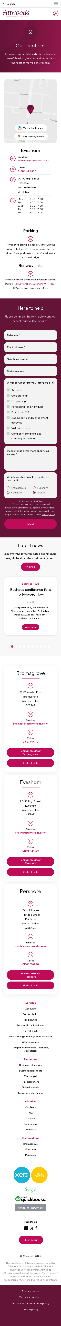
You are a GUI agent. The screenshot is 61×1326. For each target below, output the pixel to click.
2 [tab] (16, 646)
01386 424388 (27, 171)
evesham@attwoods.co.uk (33, 160)
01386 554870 (30, 964)
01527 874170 (30, 741)
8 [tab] (40, 646)
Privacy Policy (48, 514)
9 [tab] (45, 646)
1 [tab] (12, 646)
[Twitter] (32, 1228)
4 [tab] (24, 646)
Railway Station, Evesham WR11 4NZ (34, 283)
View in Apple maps (33, 128)
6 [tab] (32, 646)
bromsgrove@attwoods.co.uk (30, 723)
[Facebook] (36, 1228)
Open (56, 3)
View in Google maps (33, 136)
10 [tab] (49, 646)
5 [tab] (28, 646)
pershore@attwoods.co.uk (30, 946)
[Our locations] (16, 13)
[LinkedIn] (26, 1228)
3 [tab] (20, 646)
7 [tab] (36, 646)
